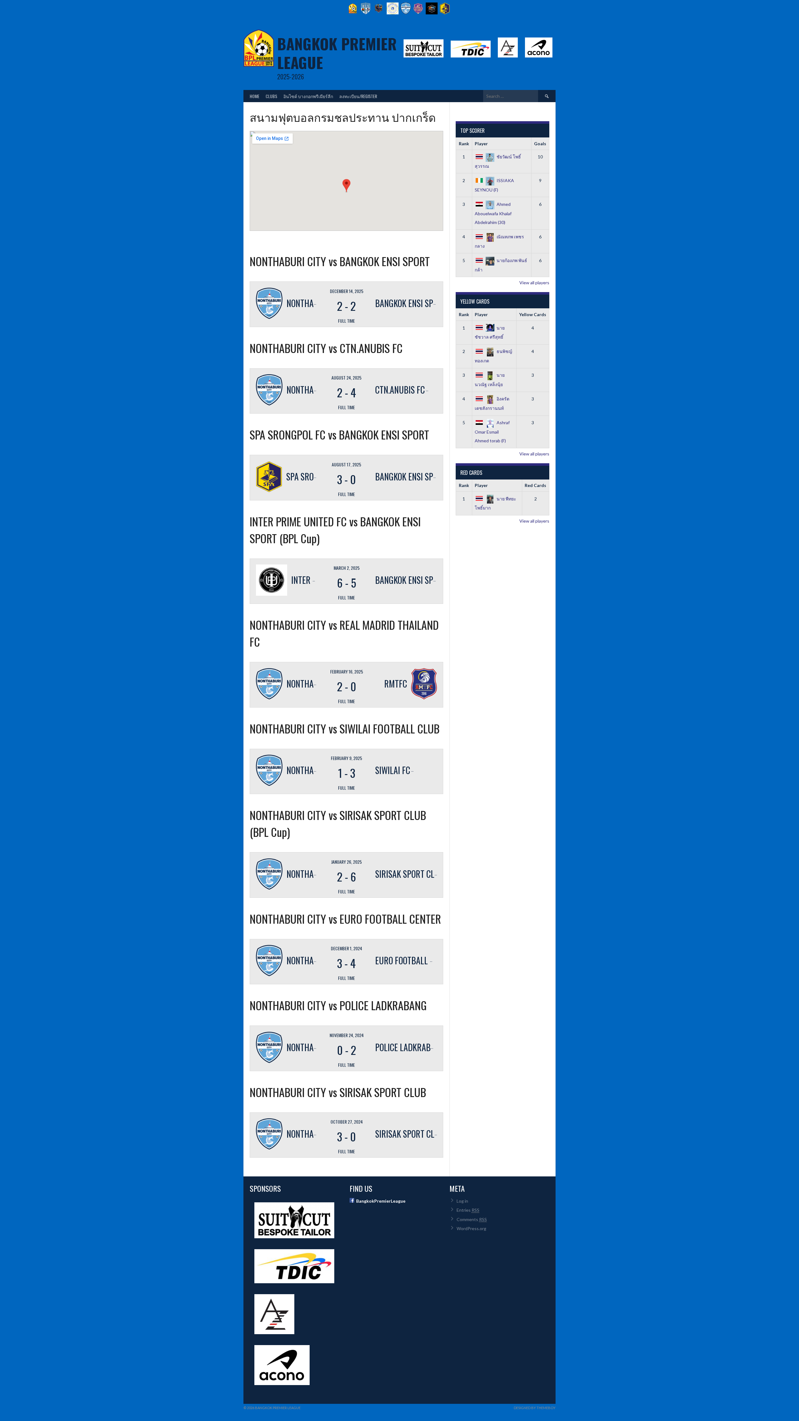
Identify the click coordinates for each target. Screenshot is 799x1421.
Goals (540, 143)
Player (481, 143)
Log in (462, 1201)
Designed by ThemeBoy (535, 1408)
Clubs (271, 96)
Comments (472, 1219)
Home (254, 96)
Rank (464, 143)
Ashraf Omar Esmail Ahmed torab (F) (492, 431)
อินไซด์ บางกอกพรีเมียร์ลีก (308, 96)
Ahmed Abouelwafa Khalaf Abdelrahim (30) (493, 213)
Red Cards (535, 485)
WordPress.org (471, 1228)
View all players (534, 282)
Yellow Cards (532, 314)
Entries (468, 1210)
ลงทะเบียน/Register (358, 96)
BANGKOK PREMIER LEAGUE (337, 52)
